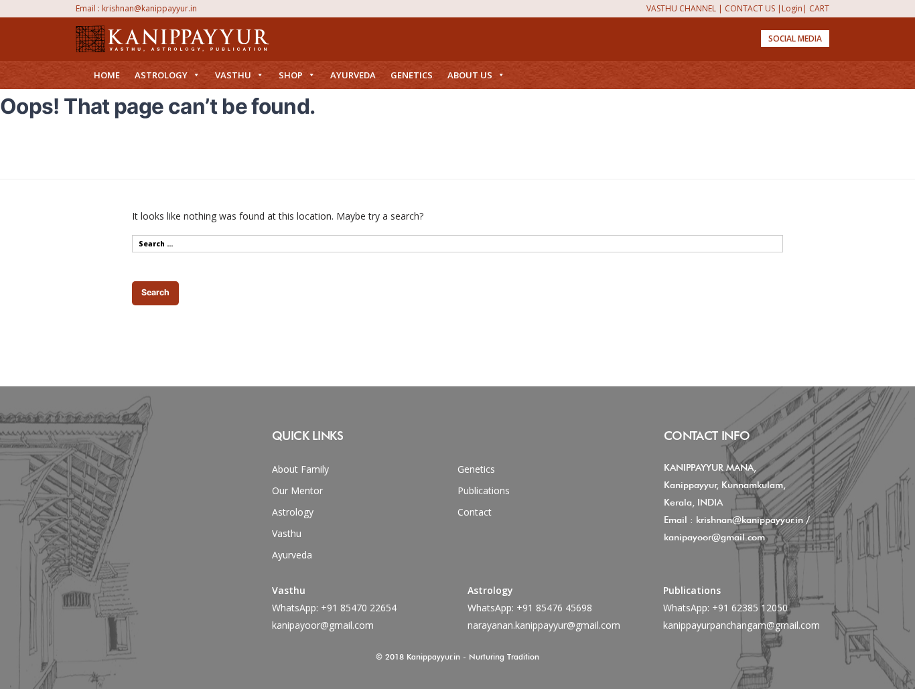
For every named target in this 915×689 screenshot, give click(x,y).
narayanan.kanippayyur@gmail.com (544, 625)
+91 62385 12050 (750, 607)
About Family (300, 469)
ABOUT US (469, 75)
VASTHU (233, 75)
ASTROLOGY (161, 75)
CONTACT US (750, 8)
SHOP (291, 75)
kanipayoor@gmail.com (323, 625)
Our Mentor (297, 490)
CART (819, 8)
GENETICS (412, 75)
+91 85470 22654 (359, 607)
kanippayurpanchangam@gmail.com (741, 625)
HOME (107, 75)
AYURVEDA (353, 75)
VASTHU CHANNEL (681, 8)
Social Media (795, 38)
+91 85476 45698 (554, 607)
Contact (475, 512)
